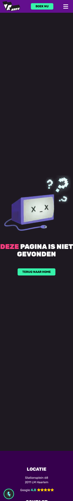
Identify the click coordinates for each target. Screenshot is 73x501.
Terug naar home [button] (36, 272)
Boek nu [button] (42, 6)
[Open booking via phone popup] (9, 494)
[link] (42, 6)
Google (25, 490)
